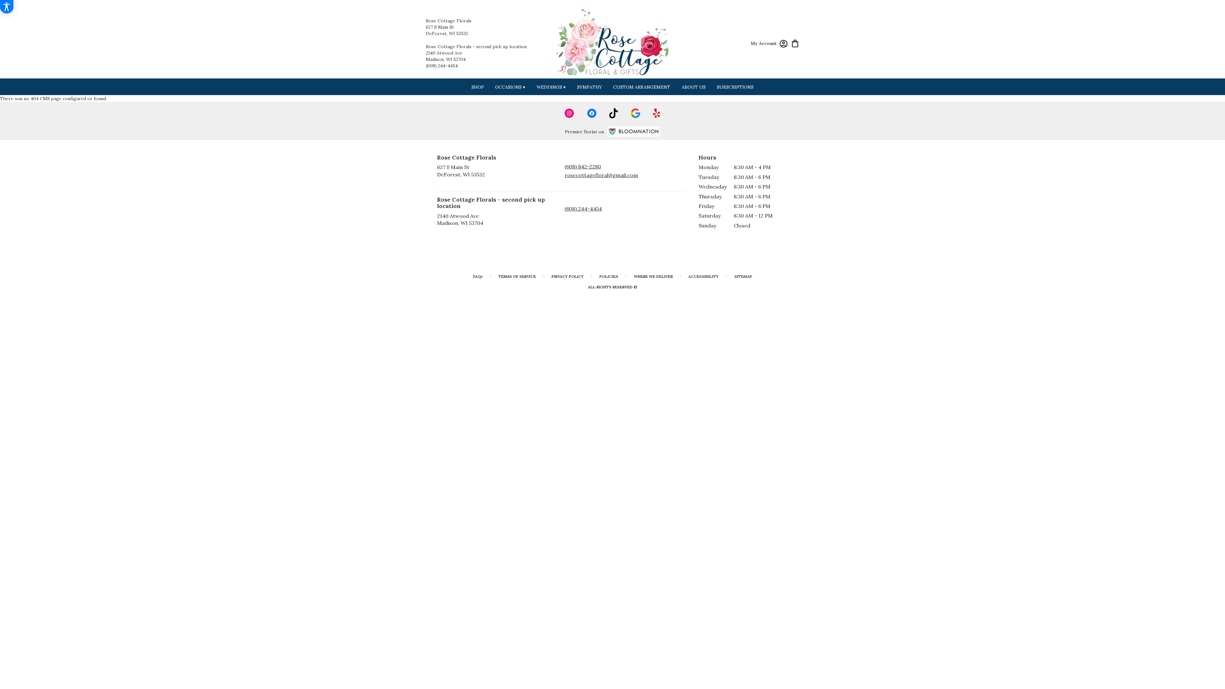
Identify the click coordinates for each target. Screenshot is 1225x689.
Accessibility (703, 276)
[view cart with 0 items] (795, 43)
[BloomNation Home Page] (633, 131)
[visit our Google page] (635, 113)
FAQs (478, 276)
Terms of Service (517, 276)
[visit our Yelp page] (657, 113)
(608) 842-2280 (583, 166)
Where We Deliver (653, 276)
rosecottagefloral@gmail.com (601, 175)
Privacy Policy (568, 276)
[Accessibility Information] (6, 6)
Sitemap (743, 276)
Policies (608, 276)
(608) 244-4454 (442, 66)
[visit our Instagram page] (569, 113)
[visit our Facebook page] (592, 113)
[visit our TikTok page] (613, 113)
